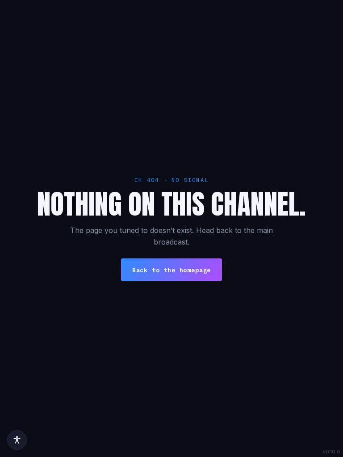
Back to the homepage (171, 270)
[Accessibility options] (17, 440)
